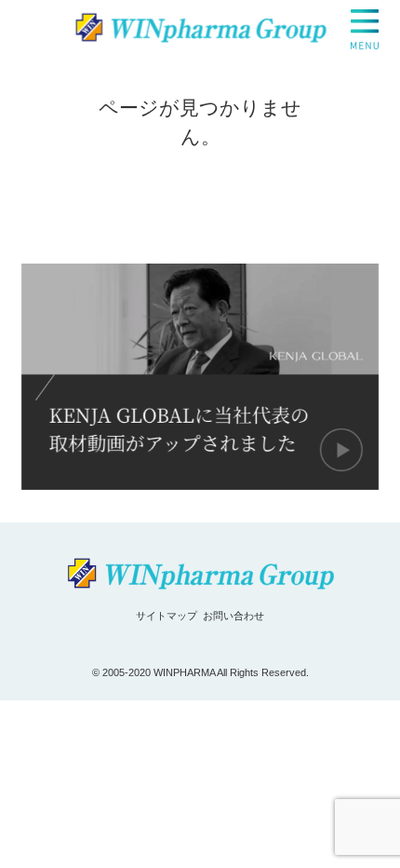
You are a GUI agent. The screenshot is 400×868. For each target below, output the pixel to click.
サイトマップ (166, 615)
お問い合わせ (233, 615)
